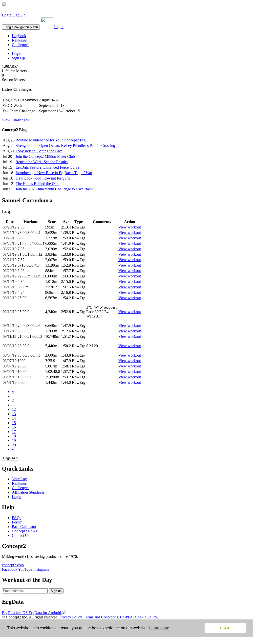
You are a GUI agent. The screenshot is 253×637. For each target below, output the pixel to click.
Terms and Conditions (101, 617)
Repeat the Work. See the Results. (42, 162)
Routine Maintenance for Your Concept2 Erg (50, 140)
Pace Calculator (24, 526)
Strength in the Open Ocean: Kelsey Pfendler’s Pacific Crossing (65, 145)
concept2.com (13, 565)
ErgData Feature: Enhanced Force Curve (47, 167)
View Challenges (15, 120)
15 (14, 423)
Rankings (19, 40)
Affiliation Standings (28, 492)
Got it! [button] (225, 628)
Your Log (19, 479)
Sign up (56, 591)
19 (14, 440)
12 (14, 409)
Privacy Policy (70, 617)
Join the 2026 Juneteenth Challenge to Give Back (54, 189)
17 (14, 432)
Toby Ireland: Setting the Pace (39, 151)
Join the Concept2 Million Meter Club (45, 156)
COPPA (126, 617)
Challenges (20, 45)
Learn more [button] (159, 628)
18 (14, 436)
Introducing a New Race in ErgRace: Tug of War (54, 173)
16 (14, 427)
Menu (21, 27)
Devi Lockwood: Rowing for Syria (43, 178)
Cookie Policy (146, 617)
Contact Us (20, 535)
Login (6, 15)
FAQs (16, 518)
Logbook (19, 36)
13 (14, 414)
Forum (17, 522)
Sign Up (18, 15)
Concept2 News (24, 531)
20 (14, 445)
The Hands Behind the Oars (37, 184)
